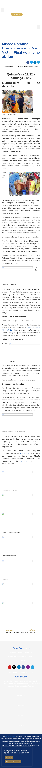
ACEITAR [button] (9, 757)
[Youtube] (9, 667)
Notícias (20, 67)
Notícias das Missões (31, 67)
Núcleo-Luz (24, 453)
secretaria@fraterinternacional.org (21, 672)
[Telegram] (32, 667)
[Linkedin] (19, 667)
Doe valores (21, 695)
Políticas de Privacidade (13, 762)
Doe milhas (21, 705)
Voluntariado (21, 715)
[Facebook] (23, 667)
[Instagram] (28, 667)
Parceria (21, 725)
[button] (2, 10)
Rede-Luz (23, 461)
